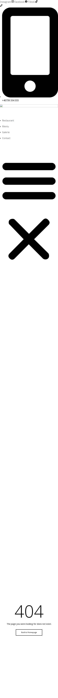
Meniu (5, 126)
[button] (29, 210)
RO (8, 145)
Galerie (6, 132)
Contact (6, 138)
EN (16, 145)
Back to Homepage (29, 632)
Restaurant (8, 120)
